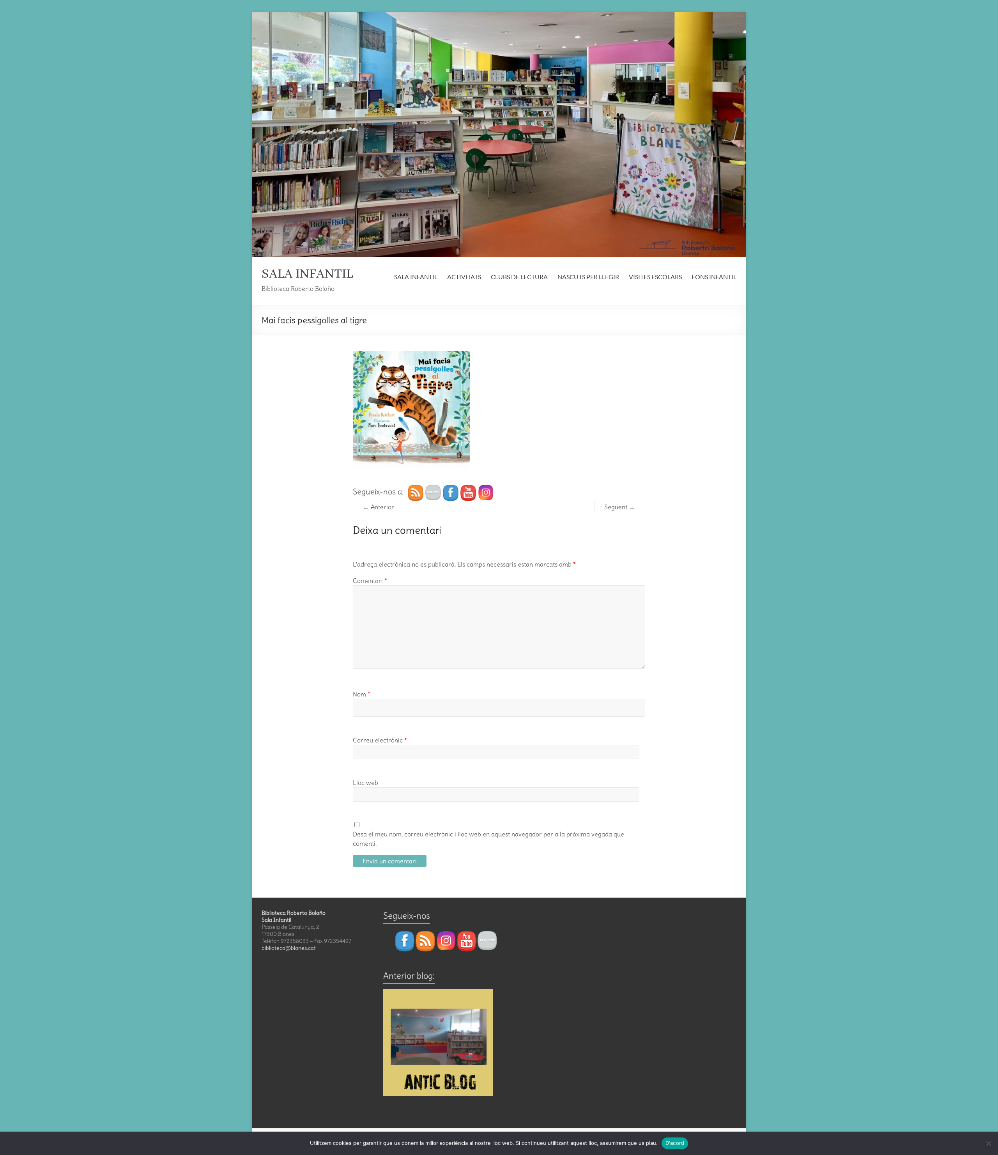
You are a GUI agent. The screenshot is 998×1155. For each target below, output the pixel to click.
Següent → (619, 507)
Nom (361, 694)
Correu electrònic (380, 740)
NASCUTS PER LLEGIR (588, 276)
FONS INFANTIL (714, 276)
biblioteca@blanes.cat (289, 947)
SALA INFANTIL (307, 274)
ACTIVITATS (464, 276)
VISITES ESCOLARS (655, 276)
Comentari (370, 581)
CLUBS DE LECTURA (519, 276)
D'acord (675, 1143)
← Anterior (378, 507)
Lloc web (365, 783)
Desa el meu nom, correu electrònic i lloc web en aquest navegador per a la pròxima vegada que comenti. (488, 838)
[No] (988, 1143)
